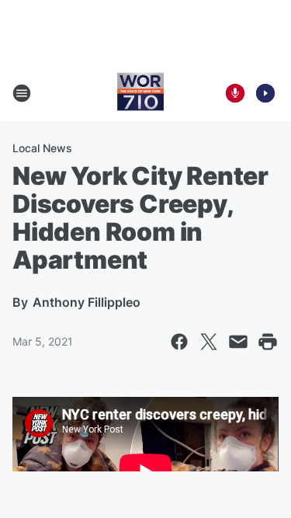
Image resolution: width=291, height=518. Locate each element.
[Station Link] (140, 93)
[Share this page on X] (209, 342)
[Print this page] (268, 342)
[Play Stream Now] (265, 93)
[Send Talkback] (235, 93)
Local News (42, 148)
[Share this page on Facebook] (179, 342)
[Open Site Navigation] (21, 93)
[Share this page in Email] (238, 342)
